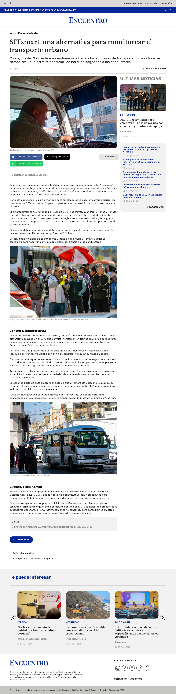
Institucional (127, 115)
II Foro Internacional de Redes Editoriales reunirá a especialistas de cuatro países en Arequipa (137, 632)
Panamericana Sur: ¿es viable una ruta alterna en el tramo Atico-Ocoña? (85, 630)
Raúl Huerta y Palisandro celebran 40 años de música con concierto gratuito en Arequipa (141, 123)
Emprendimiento (28, 33)
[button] (165, 10)
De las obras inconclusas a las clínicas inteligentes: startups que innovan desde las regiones (142, 174)
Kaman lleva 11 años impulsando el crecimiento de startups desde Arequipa (141, 149)
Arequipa (17, 558)
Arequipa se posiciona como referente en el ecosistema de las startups (142, 162)
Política (22, 622)
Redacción (125, 131)
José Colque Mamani (76, 639)
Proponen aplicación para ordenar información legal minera (141, 185)
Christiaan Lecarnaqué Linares (30, 175)
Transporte (47, 558)
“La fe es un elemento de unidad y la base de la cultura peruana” (40, 10)
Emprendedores (32, 558)
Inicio (13, 33)
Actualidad (72, 622)
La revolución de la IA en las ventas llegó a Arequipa (142, 196)
